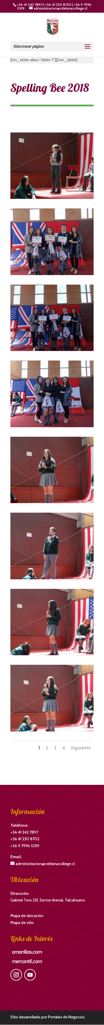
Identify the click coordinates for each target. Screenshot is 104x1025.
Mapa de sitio (22, 922)
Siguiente (81, 747)
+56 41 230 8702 (58, 4)
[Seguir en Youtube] (30, 975)
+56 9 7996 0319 (24, 845)
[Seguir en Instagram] (16, 975)
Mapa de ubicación (26, 915)
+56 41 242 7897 (29, 4)
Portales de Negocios (66, 1017)
